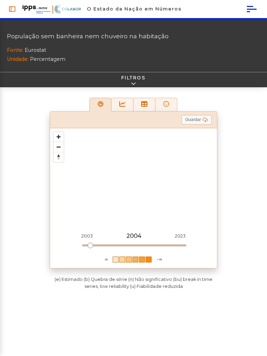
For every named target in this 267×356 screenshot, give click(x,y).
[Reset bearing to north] (59, 157)
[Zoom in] (59, 137)
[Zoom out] (59, 147)
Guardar (193, 119)
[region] (133, 198)
